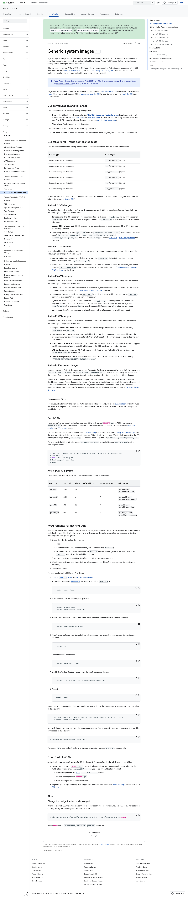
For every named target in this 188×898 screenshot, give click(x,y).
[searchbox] (15, 21)
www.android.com (142, 870)
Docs (21, 3)
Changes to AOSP (110, 33)
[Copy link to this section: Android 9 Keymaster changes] (80, 365)
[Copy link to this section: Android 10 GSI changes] (74, 276)
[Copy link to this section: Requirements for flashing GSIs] (88, 526)
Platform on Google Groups (93, 877)
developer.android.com (64, 84)
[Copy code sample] (139, 451)
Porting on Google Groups (93, 884)
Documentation (10, 9)
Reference (119, 14)
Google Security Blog (91, 874)
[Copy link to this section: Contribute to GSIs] (73, 757)
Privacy (70, 893)
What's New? (7, 14)
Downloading (36, 870)
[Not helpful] (138, 43)
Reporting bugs (119, 785)
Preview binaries (37, 874)
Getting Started (24, 14)
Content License (103, 844)
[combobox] (144, 3)
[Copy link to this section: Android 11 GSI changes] (73, 247)
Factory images (37, 877)
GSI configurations (109, 91)
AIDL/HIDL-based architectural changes (103, 115)
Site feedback (80, 893)
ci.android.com (121, 404)
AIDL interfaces (78, 118)
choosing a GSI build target (124, 433)
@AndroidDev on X (90, 867)
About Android (37, 893)
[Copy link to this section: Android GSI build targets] (75, 471)
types (50, 94)
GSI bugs (55, 787)
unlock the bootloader (84, 577)
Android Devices (87, 14)
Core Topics (54, 14)
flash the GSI (127, 94)
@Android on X (89, 864)
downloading (91, 433)
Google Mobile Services (144, 874)
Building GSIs (69, 199)
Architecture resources (106, 120)
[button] (13, 34)
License (63, 893)
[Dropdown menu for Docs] (26, 2)
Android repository (38, 864)
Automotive (104, 14)
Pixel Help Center (142, 867)
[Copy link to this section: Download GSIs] (68, 399)
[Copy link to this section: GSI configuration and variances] (89, 106)
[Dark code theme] (136, 451)
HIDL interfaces (94, 118)
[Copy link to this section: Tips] (55, 796)
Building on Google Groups (93, 881)
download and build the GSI (89, 94)
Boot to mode (62, 577)
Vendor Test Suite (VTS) (73, 71)
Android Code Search (39, 3)
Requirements (37, 867)
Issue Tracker (140, 881)
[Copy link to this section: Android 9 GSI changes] (73, 316)
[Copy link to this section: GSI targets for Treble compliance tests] (99, 142)
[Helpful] (135, 43)
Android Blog (88, 870)
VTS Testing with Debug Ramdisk (122, 238)
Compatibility (70, 14)
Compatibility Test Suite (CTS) (101, 71)
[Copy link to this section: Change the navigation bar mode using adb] (93, 801)
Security (40, 14)
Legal (57, 893)
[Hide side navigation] (26, 894)
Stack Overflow (141, 877)
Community (49, 893)
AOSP (49, 43)
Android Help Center (143, 864)
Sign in (182, 3)
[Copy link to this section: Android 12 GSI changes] (74, 205)
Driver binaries (37, 881)
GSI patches (62, 428)
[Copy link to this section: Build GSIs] (62, 418)
